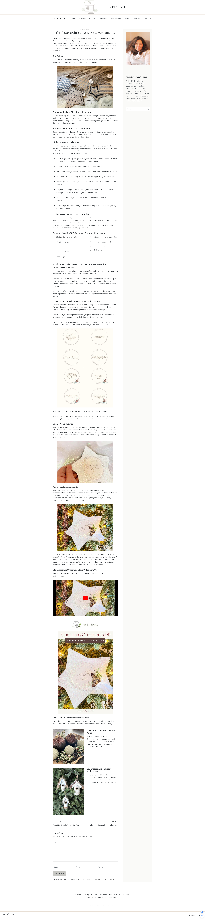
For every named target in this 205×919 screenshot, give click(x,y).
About (98, 905)
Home (91, 905)
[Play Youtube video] (85, 598)
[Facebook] (64, 18)
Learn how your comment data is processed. (98, 879)
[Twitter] (60, 18)
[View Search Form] (151, 18)
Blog (146, 18)
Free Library (137, 18)
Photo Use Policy (109, 905)
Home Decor (103, 18)
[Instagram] (57, 18)
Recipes (108, 908)
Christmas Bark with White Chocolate (104, 823)
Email (78, 867)
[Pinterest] (54, 18)
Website (101, 867)
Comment (58, 842)
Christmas (87, 29)
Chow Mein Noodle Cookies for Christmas (68, 823)
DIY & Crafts (92, 18)
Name (56, 867)
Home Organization (116, 18)
